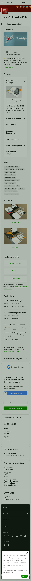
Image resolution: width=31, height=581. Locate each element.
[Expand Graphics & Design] (24, 118)
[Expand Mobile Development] (24, 146)
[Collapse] (26, 257)
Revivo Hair (15, 222)
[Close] (27, 553)
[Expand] (26, 358)
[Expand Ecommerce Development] (24, 132)
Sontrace (15, 247)
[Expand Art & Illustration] (24, 125)
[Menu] (2, 2)
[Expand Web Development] (24, 139)
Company (5, 526)
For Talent (5, 513)
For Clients (6, 507)
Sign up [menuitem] (24, 2)
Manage (24, 576)
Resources (6, 519)
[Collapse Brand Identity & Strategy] (24, 82)
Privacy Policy (9, 572)
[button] (15, 68)
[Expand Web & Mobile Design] (24, 153)
